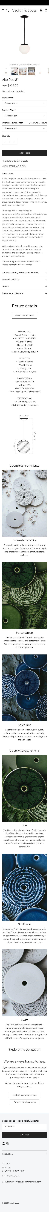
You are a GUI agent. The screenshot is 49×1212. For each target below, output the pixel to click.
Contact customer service (25, 1095)
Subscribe (24, 1134)
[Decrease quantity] (4, 142)
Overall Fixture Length (12, 123)
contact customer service (20, 264)
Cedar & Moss (13, 1203)
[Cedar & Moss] (24, 10)
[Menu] (3, 10)
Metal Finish (7, 97)
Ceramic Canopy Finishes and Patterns (20, 272)
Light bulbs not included (13, 91)
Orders (5, 286)
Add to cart (24, 152)
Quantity (6, 136)
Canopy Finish (8, 110)
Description (7, 173)
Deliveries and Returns (12, 293)
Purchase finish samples (24, 1102)
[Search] (8, 10)
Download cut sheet (24, 315)
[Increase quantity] (15, 142)
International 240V (10, 279)
